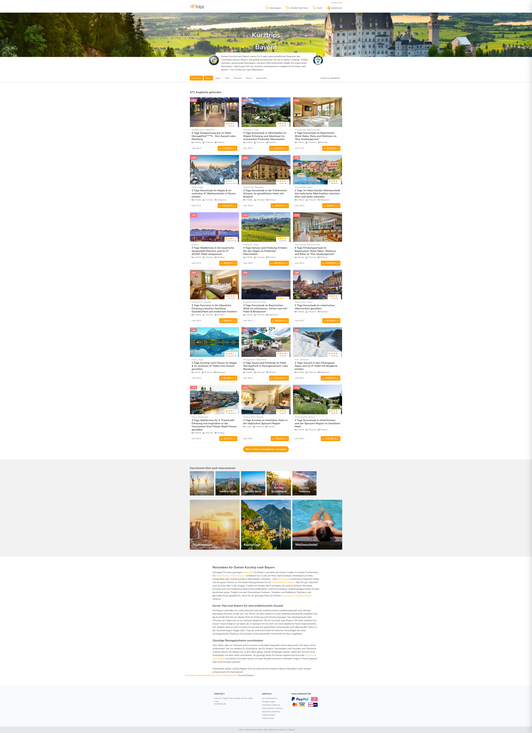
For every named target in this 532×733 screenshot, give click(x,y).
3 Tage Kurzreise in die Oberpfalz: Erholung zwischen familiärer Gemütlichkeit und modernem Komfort (214, 308)
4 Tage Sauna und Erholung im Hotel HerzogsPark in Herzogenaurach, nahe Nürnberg (265, 366)
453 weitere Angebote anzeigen (266, 449)
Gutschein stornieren (271, 711)
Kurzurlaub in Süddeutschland (296, 595)
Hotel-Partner (268, 718)
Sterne (249, 78)
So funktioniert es (269, 698)
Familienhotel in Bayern (283, 582)
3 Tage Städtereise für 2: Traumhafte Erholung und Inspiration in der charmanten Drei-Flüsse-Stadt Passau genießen (214, 425)
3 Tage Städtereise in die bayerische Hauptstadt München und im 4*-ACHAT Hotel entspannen (213, 251)
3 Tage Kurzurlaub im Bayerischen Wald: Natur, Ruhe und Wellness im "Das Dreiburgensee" (316, 136)
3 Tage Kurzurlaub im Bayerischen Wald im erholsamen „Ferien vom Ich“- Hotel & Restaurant (266, 308)
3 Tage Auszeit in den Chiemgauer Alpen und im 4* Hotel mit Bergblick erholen (316, 366)
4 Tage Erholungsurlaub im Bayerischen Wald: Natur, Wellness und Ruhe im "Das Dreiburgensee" (315, 251)
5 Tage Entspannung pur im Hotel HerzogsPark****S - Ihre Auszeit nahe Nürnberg (214, 136)
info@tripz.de (220, 704)
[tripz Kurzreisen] (197, 6)
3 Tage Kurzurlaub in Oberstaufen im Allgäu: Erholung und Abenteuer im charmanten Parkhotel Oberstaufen (264, 136)
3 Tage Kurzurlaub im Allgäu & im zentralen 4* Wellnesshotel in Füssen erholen (214, 193)
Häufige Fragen (336, 2)
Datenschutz (273, 730)
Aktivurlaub (282, 579)
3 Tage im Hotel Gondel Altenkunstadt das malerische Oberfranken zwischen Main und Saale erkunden (317, 193)
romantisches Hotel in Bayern (231, 575)
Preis (227, 78)
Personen (238, 78)
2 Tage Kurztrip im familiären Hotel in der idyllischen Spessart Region (265, 422)
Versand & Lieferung (271, 705)
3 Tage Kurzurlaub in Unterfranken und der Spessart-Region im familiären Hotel (317, 423)
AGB (265, 730)
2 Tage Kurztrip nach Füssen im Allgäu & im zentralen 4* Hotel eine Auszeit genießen (214, 366)
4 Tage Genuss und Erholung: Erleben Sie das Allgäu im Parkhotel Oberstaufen (265, 251)
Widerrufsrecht (268, 715)
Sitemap (291, 730)
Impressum (283, 730)
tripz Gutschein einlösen (272, 708)
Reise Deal (248, 572)
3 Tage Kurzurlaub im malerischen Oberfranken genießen (315, 307)
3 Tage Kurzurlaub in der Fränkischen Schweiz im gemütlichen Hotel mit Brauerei (265, 193)
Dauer (218, 78)
